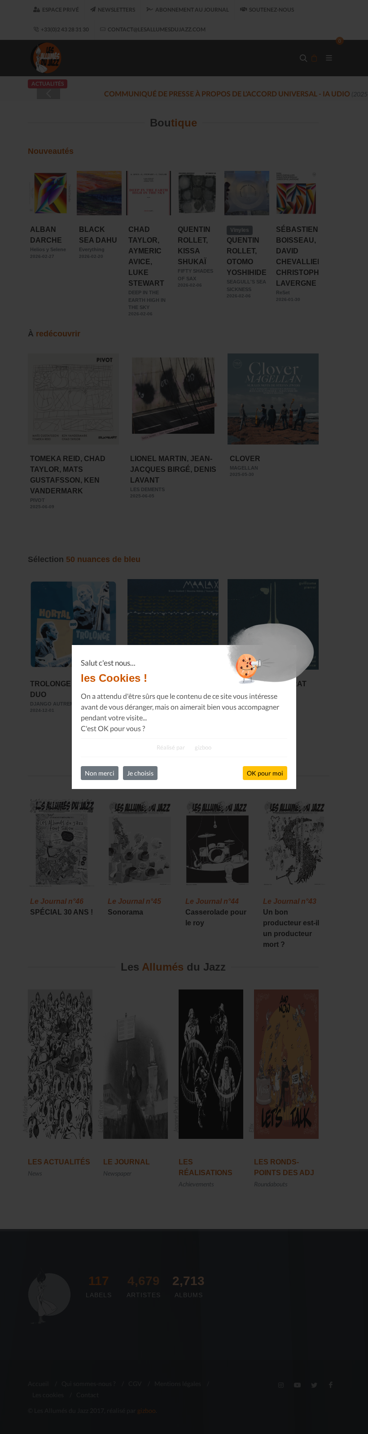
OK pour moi (265, 773)
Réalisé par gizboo (184, 747)
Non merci (99, 773)
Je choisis (140, 773)
